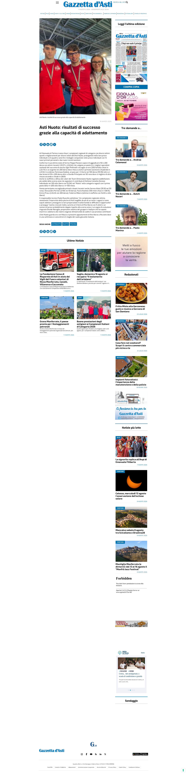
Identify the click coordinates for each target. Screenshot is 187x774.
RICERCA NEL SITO (119, 2)
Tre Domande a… (98, 13)
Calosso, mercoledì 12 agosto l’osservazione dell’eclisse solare (131, 496)
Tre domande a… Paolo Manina (127, 229)
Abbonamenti (72, 767)
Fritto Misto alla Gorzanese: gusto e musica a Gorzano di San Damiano (130, 309)
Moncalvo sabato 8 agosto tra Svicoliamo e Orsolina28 (130, 531)
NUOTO (66, 224)
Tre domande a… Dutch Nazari (128, 195)
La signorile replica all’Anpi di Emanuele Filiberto (131, 460)
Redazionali (120, 13)
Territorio (88, 13)
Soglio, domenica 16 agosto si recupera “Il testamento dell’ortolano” (92, 276)
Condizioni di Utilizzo (134, 767)
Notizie (42, 13)
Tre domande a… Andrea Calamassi (128, 161)
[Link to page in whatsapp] (51, 144)
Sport (82, 13)
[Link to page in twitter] (44, 144)
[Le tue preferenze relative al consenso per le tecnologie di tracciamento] (183, 770)
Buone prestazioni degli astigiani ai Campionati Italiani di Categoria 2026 (93, 324)
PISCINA (73, 224)
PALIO (47, 13)
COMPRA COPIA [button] (131, 87)
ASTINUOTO (56, 224)
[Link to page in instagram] (82, 754)
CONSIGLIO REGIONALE (140, 13)
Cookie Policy (122, 767)
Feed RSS (50, 767)
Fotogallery (129, 13)
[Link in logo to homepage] (57, 750)
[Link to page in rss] (96, 754)
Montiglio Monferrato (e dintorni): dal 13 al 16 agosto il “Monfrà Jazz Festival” (131, 567)
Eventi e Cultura (60, 13)
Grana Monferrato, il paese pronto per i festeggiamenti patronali (54, 324)
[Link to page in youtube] (91, 754)
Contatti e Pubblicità (60, 767)
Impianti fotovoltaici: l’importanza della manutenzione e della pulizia (131, 382)
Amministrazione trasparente (86, 767)
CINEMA (68, 13)
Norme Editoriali (101, 767)
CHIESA (52, 13)
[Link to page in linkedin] (47, 144)
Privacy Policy (112, 767)
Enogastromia (75, 13)
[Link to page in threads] (54, 144)
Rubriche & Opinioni (110, 13)
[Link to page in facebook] (41, 144)
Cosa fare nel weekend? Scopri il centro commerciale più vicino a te (131, 345)
